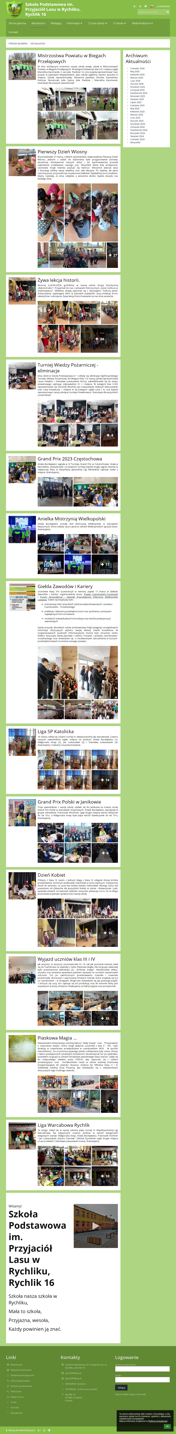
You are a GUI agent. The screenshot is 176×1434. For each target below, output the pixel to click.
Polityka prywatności (21, 1386)
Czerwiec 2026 (137, 68)
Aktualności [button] (38, 23)
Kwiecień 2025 (137, 111)
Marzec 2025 (136, 114)
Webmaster (17, 1364)
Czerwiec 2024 (137, 139)
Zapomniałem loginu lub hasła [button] (130, 1394)
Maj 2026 (134, 71)
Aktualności (38, 43)
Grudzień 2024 (137, 123)
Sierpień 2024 (137, 136)
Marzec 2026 (136, 77)
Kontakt (15, 1407)
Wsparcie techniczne (21, 1369)
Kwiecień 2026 (137, 74)
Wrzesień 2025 (137, 96)
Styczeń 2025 (137, 120)
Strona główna (18, 43)
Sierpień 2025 (137, 99)
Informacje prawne (20, 1380)
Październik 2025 (138, 93)
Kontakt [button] (13, 32)
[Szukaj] (168, 12)
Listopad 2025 (137, 89)
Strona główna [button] (17, 23)
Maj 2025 (134, 108)
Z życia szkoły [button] (96, 23)
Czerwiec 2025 (137, 105)
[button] (145, 6)
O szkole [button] (118, 23)
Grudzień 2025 (137, 86)
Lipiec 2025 (135, 102)
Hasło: (118, 1375)
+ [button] (135, 6)
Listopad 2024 (137, 126)
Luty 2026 (135, 80)
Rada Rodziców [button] (141, 23)
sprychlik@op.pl (73, 1373)
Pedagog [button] (56, 23)
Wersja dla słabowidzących (22, 1430)
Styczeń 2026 (137, 83)
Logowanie (163, 6)
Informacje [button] (73, 23)
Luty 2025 (135, 117)
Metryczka (16, 1391)
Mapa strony (17, 1396)
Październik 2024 (138, 130)
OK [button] (167, 1426)
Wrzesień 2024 (137, 133)
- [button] (141, 6)
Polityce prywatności (157, 1421)
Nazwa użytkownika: (125, 1364)
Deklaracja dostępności (22, 1375)
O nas (13, 1402)
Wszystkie (135, 142)
